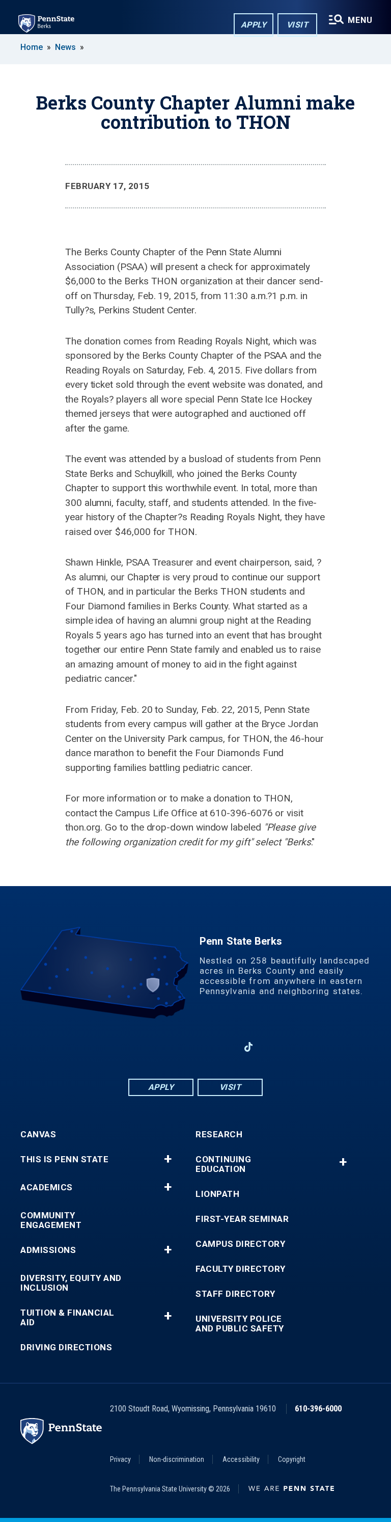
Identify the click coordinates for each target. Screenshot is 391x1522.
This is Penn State (64, 1159)
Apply (254, 25)
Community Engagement (50, 1220)
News (65, 47)
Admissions (48, 1250)
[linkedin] (169, 1046)
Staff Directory (235, 1294)
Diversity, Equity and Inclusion (71, 1283)
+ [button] (168, 1159)
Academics (46, 1187)
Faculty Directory (241, 1269)
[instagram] (222, 1046)
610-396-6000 (318, 1408)
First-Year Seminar (242, 1219)
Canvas (38, 1134)
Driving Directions (66, 1347)
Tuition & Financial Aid (67, 1317)
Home (31, 47)
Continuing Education (223, 1164)
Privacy (120, 1459)
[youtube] (195, 1046)
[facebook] (142, 1046)
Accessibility (241, 1459)
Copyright (291, 1459)
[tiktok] (248, 1046)
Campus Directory (240, 1244)
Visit (298, 25)
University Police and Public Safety (240, 1323)
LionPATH (217, 1194)
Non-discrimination (176, 1459)
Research (219, 1134)
